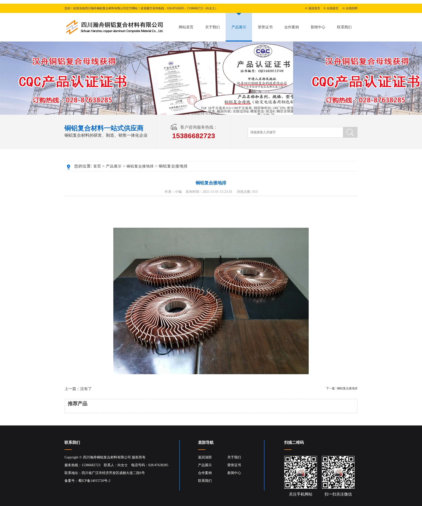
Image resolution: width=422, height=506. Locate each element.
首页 (97, 166)
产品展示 (239, 27)
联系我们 (344, 27)
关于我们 (212, 27)
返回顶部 (205, 457)
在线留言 (332, 8)
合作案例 (291, 27)
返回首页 (314, 8)
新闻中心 (318, 27)
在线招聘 (352, 8)
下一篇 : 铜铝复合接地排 (342, 388)
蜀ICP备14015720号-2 (94, 481)
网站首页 (186, 27)
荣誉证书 (265, 27)
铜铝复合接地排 (140, 166)
